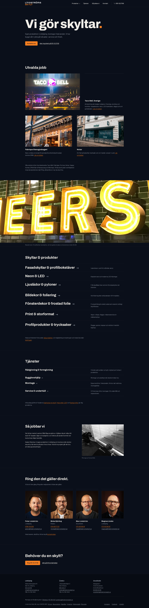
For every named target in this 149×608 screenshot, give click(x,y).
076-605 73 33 (55, 526)
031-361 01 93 (52, 599)
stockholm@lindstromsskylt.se (102, 592)
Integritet (69, 604)
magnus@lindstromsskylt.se (110, 529)
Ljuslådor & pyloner (41, 284)
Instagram (107, 604)
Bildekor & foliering (40, 295)
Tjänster (86, 3)
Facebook (114, 604)
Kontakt (105, 3)
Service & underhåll (35, 391)
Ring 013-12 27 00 (32, 563)
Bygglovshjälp (32, 377)
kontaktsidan (51, 534)
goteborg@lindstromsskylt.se (64, 599)
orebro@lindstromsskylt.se (66, 590)
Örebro (61, 581)
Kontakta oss (31, 43)
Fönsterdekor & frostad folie (48, 303)
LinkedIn (121, 604)
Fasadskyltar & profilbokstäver (50, 267)
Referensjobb (76, 604)
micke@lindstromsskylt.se (59, 529)
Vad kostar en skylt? (50, 403)
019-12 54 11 (62, 588)
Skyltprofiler (74, 403)
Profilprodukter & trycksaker (48, 325)
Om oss (50, 604)
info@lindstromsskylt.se (32, 590)
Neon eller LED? (62, 403)
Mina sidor (84, 604)
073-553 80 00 (105, 526)
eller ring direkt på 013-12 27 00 (49, 43)
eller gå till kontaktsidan (49, 563)
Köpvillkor (63, 604)
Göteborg (45, 599)
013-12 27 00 (120, 3)
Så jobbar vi (95, 3)
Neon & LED (35, 276)
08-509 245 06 (97, 590)
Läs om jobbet (97, 109)
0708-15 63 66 (29, 526)
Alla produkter (56, 604)
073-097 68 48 (80, 526)
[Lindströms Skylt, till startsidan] (33, 3)
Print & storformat (39, 314)
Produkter (75, 3)
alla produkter (48, 338)
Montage (30, 383)
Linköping (28, 581)
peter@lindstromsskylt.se (33, 529)
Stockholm (97, 581)
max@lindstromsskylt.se (84, 529)
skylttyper (28, 340)
